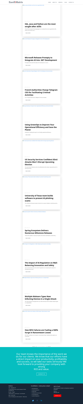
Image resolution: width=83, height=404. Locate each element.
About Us (55, 2)
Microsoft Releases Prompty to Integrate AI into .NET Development (41, 58)
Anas (25, 21)
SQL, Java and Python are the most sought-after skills (40, 25)
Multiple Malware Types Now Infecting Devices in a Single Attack (40, 297)
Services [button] (60, 2)
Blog (66, 2)
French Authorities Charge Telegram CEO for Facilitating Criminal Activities (41, 92)
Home (49, 2)
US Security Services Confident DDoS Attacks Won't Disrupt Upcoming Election (41, 162)
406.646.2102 (56, 392)
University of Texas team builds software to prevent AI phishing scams (39, 198)
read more (28, 32)
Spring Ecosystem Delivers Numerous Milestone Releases (38, 231)
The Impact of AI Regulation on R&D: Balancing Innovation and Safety (41, 264)
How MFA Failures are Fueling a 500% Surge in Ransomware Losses (41, 331)
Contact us (41, 374)
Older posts (49, 346)
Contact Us (71, 2)
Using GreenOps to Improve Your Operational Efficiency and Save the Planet (41, 127)
